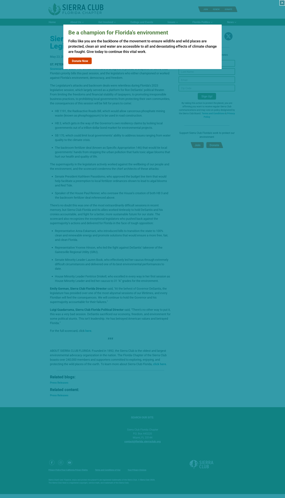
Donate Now (80, 61)
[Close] (282, 3)
